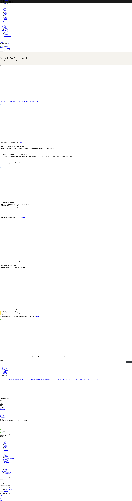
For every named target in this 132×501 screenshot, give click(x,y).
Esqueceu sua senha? (8, 489)
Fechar (1, 433)
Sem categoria (4, 372)
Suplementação (4, 373)
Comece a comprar (3, 498)
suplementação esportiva (25, 379)
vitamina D (70, 379)
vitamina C (66, 379)
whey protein (81, 379)
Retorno (1, 60)
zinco (90, 379)
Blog (3, 60)
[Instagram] (1, 404)
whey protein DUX (87, 379)
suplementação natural (34, 379)
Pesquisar (1, 360)
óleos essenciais (93, 379)
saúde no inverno (5, 379)
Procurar (1, 51)
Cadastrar (8, 43)
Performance (4, 369)
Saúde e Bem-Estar (5, 371)
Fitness (3, 367)
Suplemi (23, 217)
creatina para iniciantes (46, 377)
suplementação (10, 379)
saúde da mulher (122, 377)
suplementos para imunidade (55, 379)
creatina (19, 377)
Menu (1, 45)
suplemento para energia (41, 379)
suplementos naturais (48, 379)
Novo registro (6, 491)
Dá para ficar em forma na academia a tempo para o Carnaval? (19, 101)
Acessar (1, 42)
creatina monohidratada (34, 377)
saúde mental (1, 379)
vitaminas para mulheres (75, 379)
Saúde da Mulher (5, 370)
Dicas (3, 366)
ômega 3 (96, 379)
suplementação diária (16, 379)
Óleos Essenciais (5, 368)
